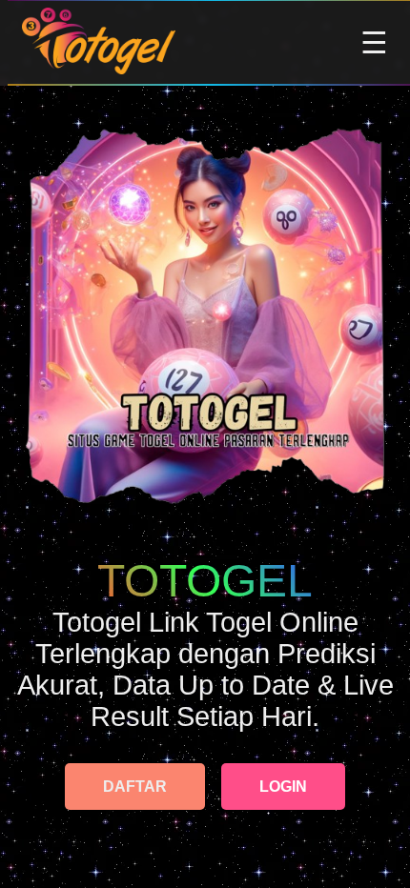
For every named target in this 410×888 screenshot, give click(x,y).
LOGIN (283, 786)
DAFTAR (135, 786)
